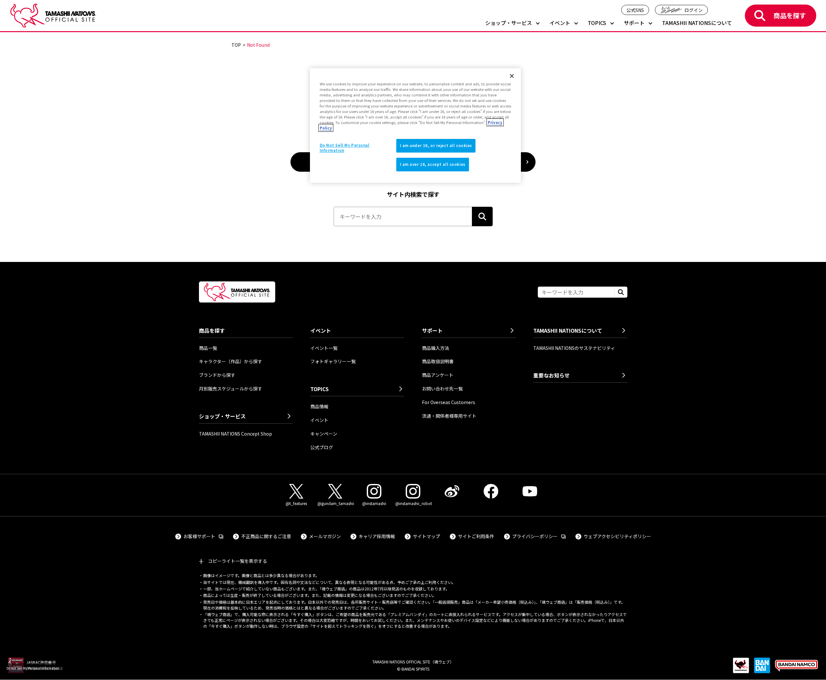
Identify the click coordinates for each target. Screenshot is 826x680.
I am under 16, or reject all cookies (436, 145)
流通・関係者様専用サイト (449, 416)
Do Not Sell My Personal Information (32, 668)
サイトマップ (426, 536)
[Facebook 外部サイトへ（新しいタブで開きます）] (491, 491)
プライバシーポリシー (539, 536)
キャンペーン (323, 433)
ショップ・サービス (508, 23)
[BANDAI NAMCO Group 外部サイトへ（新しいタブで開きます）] (796, 669)
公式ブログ (321, 447)
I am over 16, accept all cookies (432, 164)
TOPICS (597, 23)
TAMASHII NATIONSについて (697, 23)
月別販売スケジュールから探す (230, 388)
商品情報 (319, 406)
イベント (559, 23)
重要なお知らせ (551, 375)
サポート (634, 23)
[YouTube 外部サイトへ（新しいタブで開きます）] (530, 491)
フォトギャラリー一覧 (333, 361)
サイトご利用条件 (476, 536)
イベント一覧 (324, 348)
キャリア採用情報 (377, 536)
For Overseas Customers (448, 402)
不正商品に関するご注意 (266, 536)
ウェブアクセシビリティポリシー (617, 536)
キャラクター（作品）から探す (230, 361)
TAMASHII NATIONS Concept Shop (235, 433)
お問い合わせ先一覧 (442, 388)
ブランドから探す (217, 375)
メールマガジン (325, 536)
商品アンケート (437, 375)
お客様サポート (203, 536)
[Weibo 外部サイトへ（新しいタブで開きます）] (452, 491)
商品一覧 (208, 348)
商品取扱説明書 (438, 361)
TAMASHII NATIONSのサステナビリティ (574, 348)
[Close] (512, 76)
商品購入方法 (435, 348)
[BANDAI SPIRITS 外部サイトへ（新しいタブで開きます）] (762, 669)
